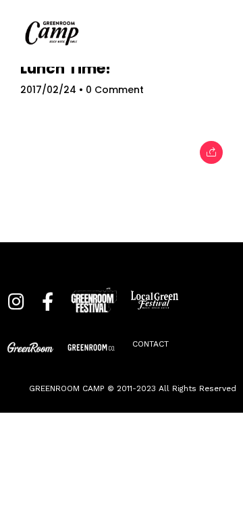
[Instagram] (16, 306)
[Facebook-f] (47, 306)
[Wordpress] (152, 347)
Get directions (121, 427)
